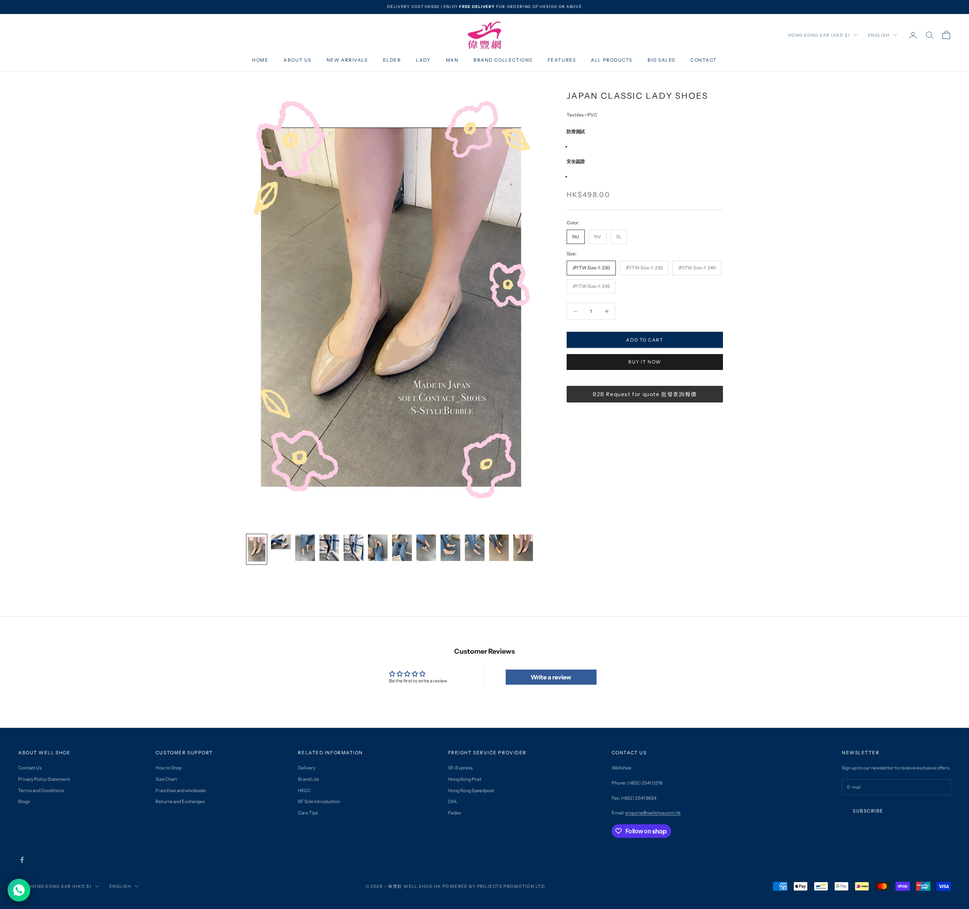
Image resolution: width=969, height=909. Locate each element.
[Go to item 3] (305, 548)
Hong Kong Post (464, 779)
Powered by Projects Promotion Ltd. (494, 886)
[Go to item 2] (280, 542)
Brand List (308, 779)
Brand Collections (503, 60)
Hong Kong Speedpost (471, 790)
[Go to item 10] (474, 548)
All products (611, 60)
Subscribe (868, 811)
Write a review (551, 677)
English (879, 35)
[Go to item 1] (256, 549)
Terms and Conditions (41, 790)
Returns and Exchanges (180, 801)
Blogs (24, 801)
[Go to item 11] (498, 548)
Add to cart (644, 340)
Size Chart (166, 779)
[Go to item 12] (523, 548)
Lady (423, 60)
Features (562, 60)
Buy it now (644, 362)
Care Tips (308, 813)
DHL (453, 801)
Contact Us (30, 768)
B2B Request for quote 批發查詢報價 (645, 394)
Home (260, 60)
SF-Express (460, 768)
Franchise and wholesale (181, 790)
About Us (297, 60)
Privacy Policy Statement (44, 779)
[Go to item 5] (353, 548)
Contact (703, 60)
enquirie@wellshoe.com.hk (653, 813)
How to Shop (169, 768)
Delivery (306, 768)
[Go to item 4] (329, 548)
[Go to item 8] (426, 548)
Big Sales (661, 60)
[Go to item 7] (402, 548)
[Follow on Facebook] (22, 860)
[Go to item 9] (450, 548)
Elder (392, 60)
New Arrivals (347, 60)
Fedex (454, 813)
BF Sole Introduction (319, 801)
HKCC (304, 790)
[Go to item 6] (377, 548)
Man (452, 60)
